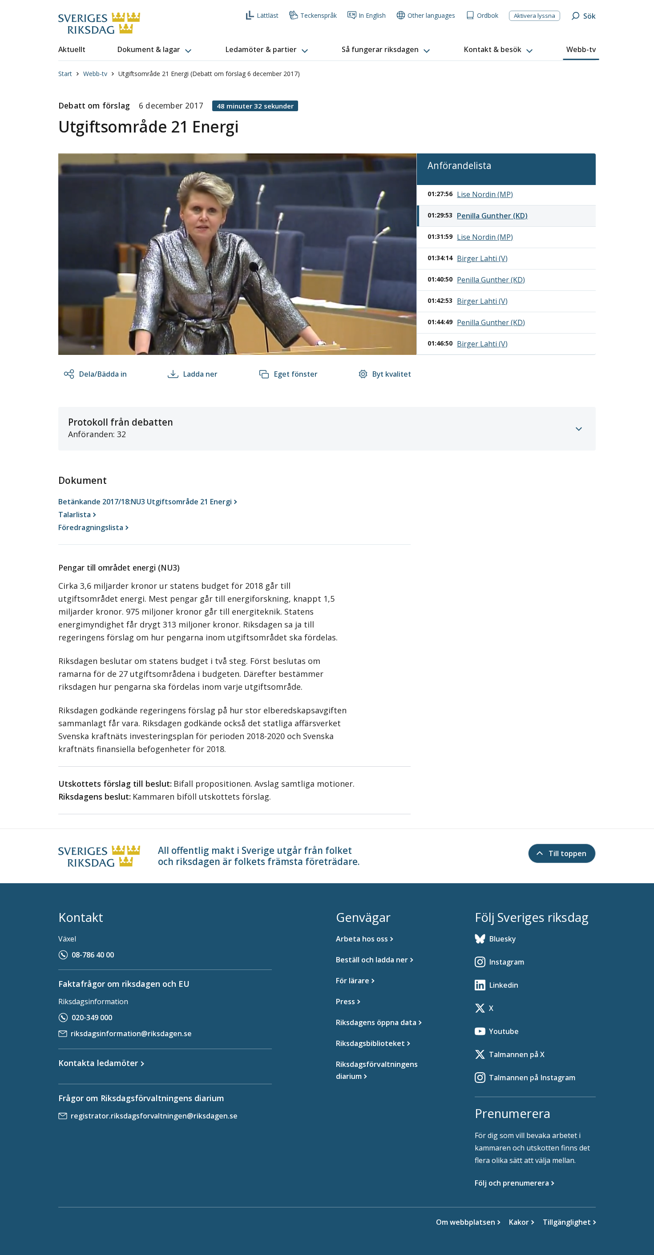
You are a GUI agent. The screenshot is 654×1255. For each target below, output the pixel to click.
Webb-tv (95, 73)
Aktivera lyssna (534, 16)
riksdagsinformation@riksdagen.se (131, 1033)
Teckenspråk (318, 15)
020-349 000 (92, 1017)
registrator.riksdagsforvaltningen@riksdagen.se (154, 1116)
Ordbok (487, 15)
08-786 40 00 (93, 955)
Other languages (431, 15)
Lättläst (268, 15)
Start (65, 73)
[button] (155, 49)
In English (372, 15)
